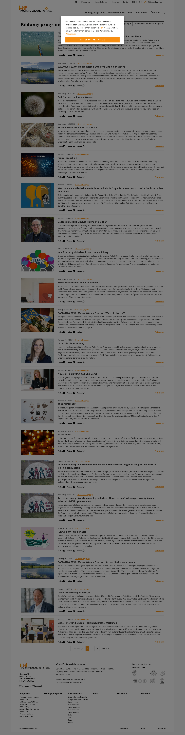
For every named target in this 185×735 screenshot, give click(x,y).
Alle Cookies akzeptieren (92, 40)
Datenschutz (70, 34)
